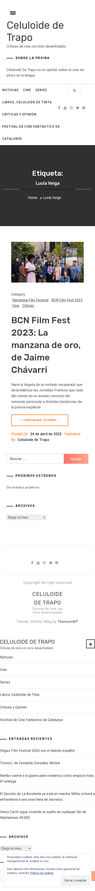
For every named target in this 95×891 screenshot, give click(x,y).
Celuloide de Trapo (33, 440)
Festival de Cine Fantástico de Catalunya (31, 132)
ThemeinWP (68, 622)
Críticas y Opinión (19, 114)
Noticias (10, 90)
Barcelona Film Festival (30, 300)
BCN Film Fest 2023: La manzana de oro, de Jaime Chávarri (46, 345)
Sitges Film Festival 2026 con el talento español (37, 751)
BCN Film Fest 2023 (67, 300)
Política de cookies (41, 873)
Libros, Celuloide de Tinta (27, 102)
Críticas (28, 306)
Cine (27, 90)
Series (41, 90)
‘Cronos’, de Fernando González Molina (30, 763)
